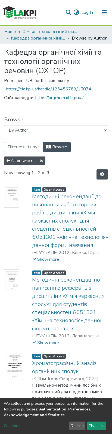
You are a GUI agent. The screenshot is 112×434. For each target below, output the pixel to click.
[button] (76, 12)
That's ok (97, 425)
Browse (59, 147)
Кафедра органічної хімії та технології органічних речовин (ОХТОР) (38, 38)
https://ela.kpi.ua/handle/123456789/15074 (48, 89)
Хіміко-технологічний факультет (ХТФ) (50, 32)
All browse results (26, 160)
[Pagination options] (102, 174)
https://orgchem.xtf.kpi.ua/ (59, 98)
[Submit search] (68, 12)
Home (10, 32)
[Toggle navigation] (104, 12)
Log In (87, 12)
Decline (77, 425)
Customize (12, 425)
